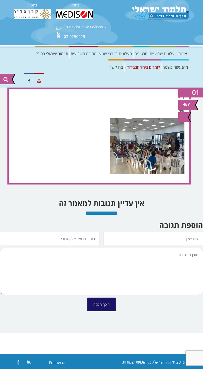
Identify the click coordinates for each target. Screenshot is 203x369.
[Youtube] (28, 362)
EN (17, 81)
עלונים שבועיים (162, 53)
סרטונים (140, 53)
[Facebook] (18, 362)
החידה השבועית (84, 53)
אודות (182, 53)
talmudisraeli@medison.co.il (86, 27)
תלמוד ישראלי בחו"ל (52, 53)
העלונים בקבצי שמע (115, 53)
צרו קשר (116, 67)
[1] (182, 117)
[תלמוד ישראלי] (160, 13)
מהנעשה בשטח (175, 67)
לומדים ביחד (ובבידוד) (143, 67)
